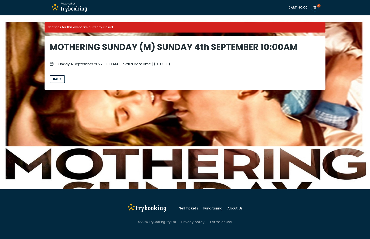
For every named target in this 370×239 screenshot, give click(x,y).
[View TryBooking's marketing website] (147, 208)
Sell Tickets (188, 208)
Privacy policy (192, 222)
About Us (235, 208)
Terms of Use (221, 222)
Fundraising (212, 208)
